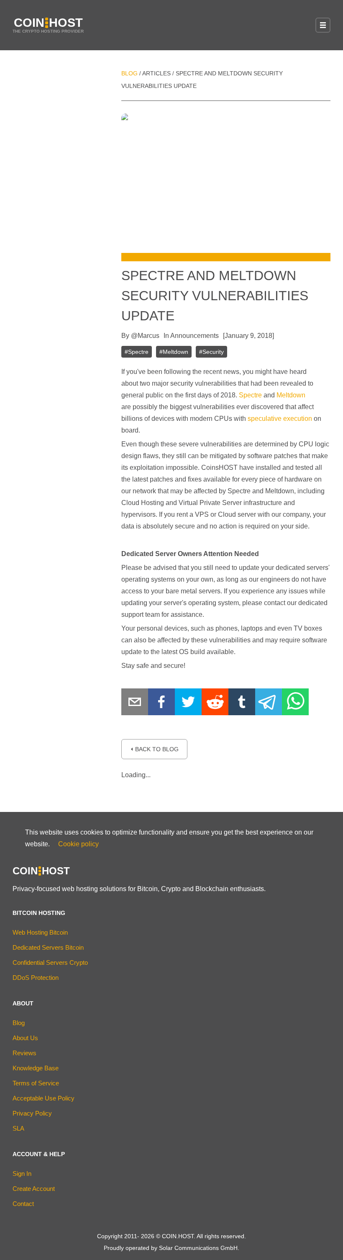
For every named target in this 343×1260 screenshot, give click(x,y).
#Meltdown (173, 351)
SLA (18, 1128)
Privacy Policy (32, 1113)
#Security (211, 351)
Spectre (250, 395)
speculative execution (280, 418)
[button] (322, 25)
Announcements (194, 335)
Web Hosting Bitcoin (40, 932)
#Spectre (136, 351)
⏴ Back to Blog (154, 749)
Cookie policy (78, 844)
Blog (129, 73)
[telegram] (268, 703)
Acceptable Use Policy (43, 1098)
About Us (25, 1037)
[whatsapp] (295, 703)
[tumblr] (241, 703)
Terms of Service (36, 1083)
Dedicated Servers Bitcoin (48, 947)
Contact (23, 1203)
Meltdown (290, 395)
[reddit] (215, 703)
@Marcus (145, 335)
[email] (134, 703)
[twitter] (188, 703)
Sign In (22, 1173)
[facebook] (161, 703)
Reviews (24, 1052)
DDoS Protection (36, 977)
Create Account (34, 1188)
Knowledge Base (36, 1068)
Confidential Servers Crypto (50, 962)
